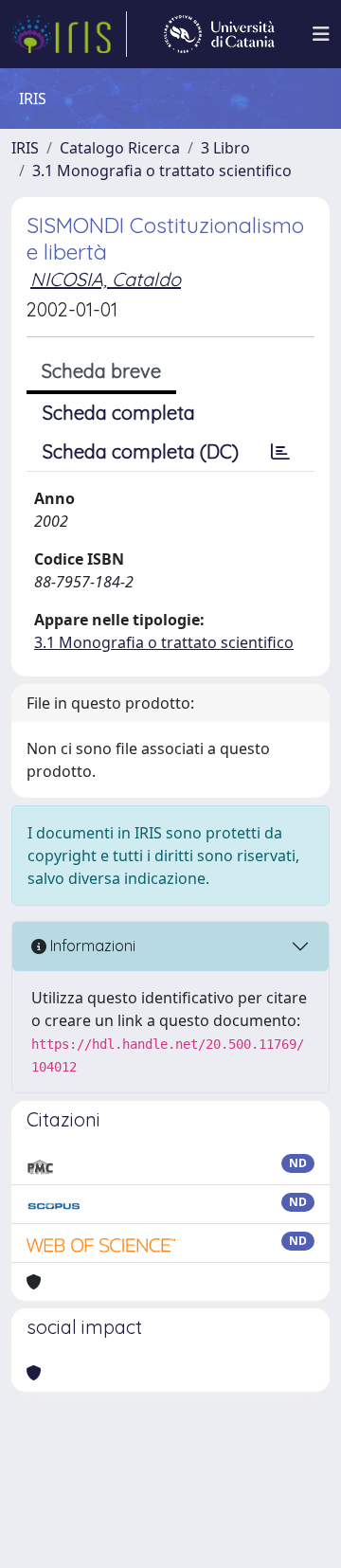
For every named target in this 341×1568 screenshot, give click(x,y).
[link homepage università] (219, 34)
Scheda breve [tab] (101, 371)
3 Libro (225, 147)
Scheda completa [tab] (119, 412)
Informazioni (90, 945)
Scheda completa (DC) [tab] (141, 451)
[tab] (280, 452)
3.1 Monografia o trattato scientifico (162, 170)
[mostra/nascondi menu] (321, 34)
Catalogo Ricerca (120, 147)
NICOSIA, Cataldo (105, 279)
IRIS (25, 147)
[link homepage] (69, 34)
